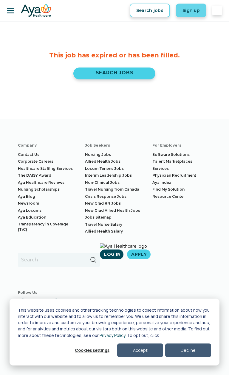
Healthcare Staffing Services (45, 168)
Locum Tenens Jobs (104, 168)
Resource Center (168, 196)
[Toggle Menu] (10, 10)
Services (160, 168)
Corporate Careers (35, 161)
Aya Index (161, 182)
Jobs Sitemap (98, 217)
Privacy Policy (112, 335)
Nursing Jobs (98, 154)
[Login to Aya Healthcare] (217, 10)
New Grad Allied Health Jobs (112, 210)
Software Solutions (171, 154)
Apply (139, 254)
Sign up (191, 10)
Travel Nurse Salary (103, 224)
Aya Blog (26, 196)
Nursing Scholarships (39, 189)
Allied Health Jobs (102, 161)
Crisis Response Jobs (105, 196)
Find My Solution (168, 189)
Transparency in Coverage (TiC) (43, 227)
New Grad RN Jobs (103, 203)
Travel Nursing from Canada (112, 189)
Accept (140, 350)
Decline (188, 350)
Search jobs (149, 10)
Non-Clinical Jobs (102, 182)
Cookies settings (92, 350)
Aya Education (32, 217)
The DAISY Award (34, 175)
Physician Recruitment (174, 175)
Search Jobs (115, 73)
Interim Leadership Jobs (108, 175)
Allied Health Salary (104, 231)
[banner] (36, 10)
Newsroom (28, 203)
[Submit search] (93, 259)
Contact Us (28, 154)
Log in (112, 254)
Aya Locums (29, 210)
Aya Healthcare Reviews (41, 182)
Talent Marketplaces (172, 161)
